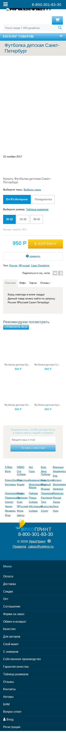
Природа (22, 497)
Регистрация (11, 727)
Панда (21, 493)
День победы (45, 473)
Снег (20, 501)
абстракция (34, 506)
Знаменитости (34, 480)
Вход (9, 719)
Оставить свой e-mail (33, 448)
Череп (8, 506)
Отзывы (8, 681)
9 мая (8, 467)
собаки (33, 510)
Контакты (9, 689)
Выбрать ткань (32, 189)
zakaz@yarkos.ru (41, 546)
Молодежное (58, 484)
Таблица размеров (37, 209)
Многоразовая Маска (34, 486)
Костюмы (10, 484)
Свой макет (11, 644)
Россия (13, 265)
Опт (5, 598)
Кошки (20, 484)
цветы (20, 515)
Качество (9, 629)
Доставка (9, 584)
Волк (8, 471)
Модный (46, 484)
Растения (46, 497)
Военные (58, 467)
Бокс (43, 467)
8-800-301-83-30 (35, 534)
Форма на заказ (13, 614)
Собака (33, 501)
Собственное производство (22, 659)
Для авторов (11, 636)
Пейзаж (33, 493)
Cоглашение (11, 606)
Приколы (58, 493)
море (20, 510)
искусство (46, 506)
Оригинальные (10, 493)
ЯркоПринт (37, 541)
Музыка (45, 488)
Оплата (8, 576)
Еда (55, 475)
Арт (31, 467)
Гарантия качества (16, 666)
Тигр (43, 501)
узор (55, 510)
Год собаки (21, 473)
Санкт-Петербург (40, 265)
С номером (10, 651)
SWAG (20, 467)
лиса (56, 506)
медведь (10, 510)
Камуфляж (46, 480)
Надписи (58, 488)
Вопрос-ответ (12, 711)
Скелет (9, 501)
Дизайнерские (58, 471)
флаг (8, 515)
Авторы (8, 696)
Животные (22, 480)
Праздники (46, 493)
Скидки (8, 591)
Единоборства (10, 480)
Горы (32, 471)
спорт (44, 510)
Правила (19, 546)
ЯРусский (24, 265)
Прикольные (10, 497)
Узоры (56, 501)
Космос (57, 480)
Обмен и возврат (14, 621)
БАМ (6, 704)
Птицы (32, 497)
